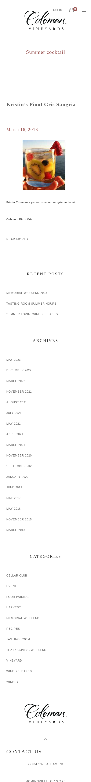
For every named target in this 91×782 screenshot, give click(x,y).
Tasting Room (18, 639)
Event (11, 586)
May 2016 (13, 508)
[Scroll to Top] (45, 739)
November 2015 (19, 519)
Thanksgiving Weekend (26, 650)
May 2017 (13, 498)
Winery (12, 681)
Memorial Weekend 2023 (26, 292)
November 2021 (19, 391)
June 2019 (14, 487)
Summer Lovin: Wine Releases (32, 314)
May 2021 (13, 423)
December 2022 (19, 370)
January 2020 (17, 476)
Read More (16, 239)
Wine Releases (19, 671)
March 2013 (15, 530)
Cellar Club (16, 575)
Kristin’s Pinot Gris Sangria (41, 104)
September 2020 (19, 466)
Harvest (13, 607)
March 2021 (15, 445)
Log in (57, 9)
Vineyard (14, 660)
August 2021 (16, 402)
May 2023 (13, 359)
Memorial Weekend (22, 618)
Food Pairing (17, 596)
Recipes (13, 628)
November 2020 (19, 455)
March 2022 (15, 381)
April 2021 (14, 434)
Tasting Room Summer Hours (31, 303)
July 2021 (14, 413)
